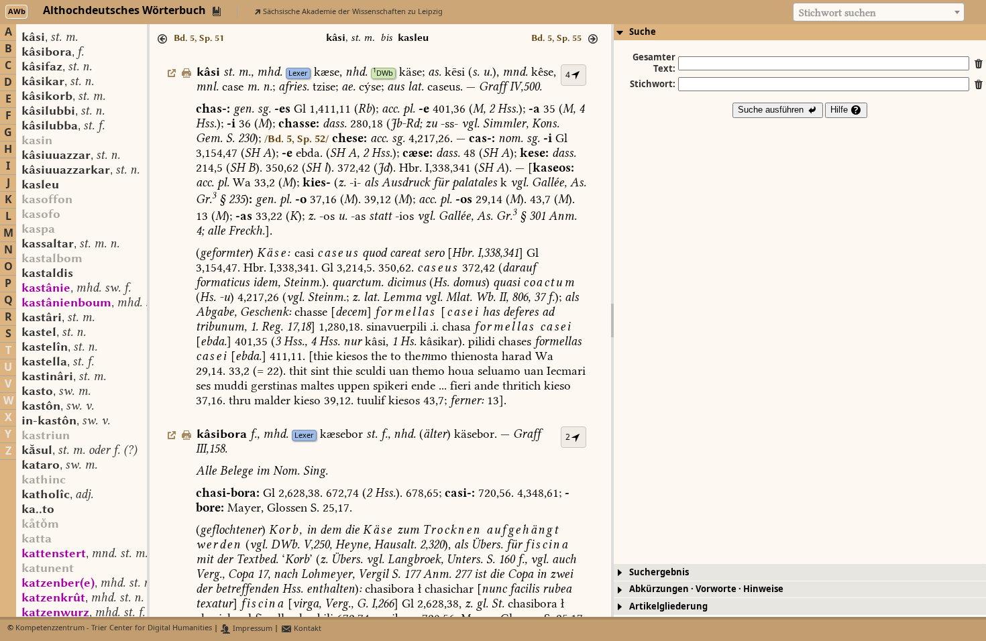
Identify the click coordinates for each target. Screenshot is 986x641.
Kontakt (306, 629)
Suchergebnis (659, 572)
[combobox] (879, 12)
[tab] (800, 32)
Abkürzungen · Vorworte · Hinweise (706, 589)
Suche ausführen (772, 110)
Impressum (251, 629)
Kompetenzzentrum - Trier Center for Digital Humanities (113, 629)
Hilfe (840, 110)
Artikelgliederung (668, 606)
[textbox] (878, 12)
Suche (642, 31)
